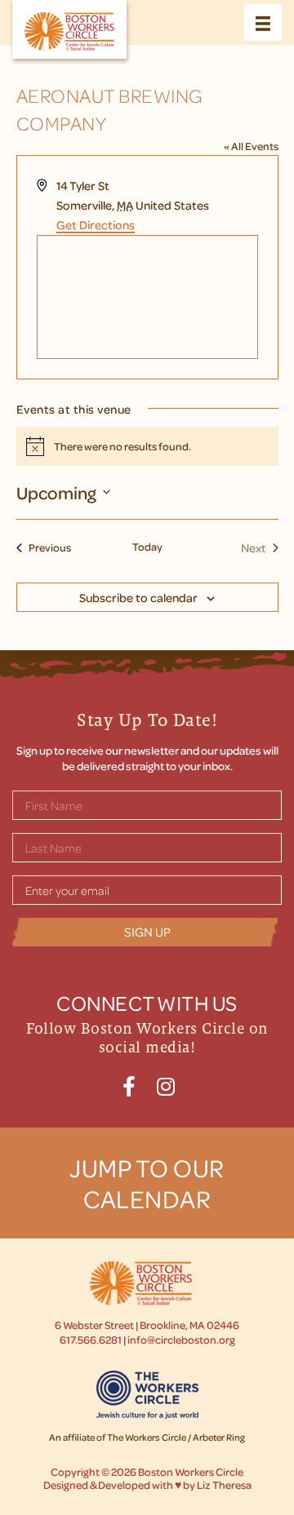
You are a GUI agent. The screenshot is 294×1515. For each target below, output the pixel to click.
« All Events (251, 146)
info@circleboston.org (181, 1339)
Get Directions (95, 224)
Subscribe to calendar (138, 597)
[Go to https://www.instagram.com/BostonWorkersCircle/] (165, 1084)
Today (147, 546)
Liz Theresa (224, 1484)
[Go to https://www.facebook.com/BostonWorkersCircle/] (128, 1084)
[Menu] (263, 22)
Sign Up (147, 932)
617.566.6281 (91, 1339)
